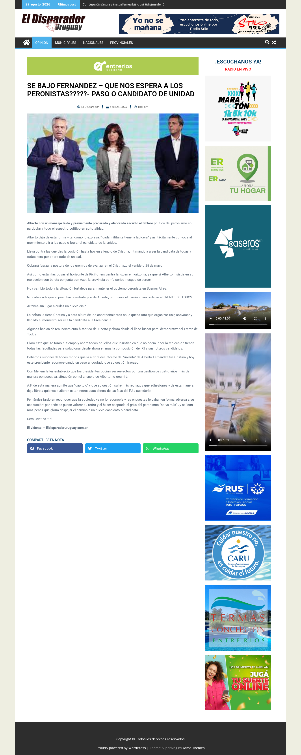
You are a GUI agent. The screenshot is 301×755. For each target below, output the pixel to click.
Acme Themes (194, 748)
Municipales (65, 43)
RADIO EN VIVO (238, 69)
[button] (55, 448)
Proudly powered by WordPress (121, 748)
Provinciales (121, 43)
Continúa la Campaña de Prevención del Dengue (120, 4)
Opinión (41, 43)
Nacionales (93, 43)
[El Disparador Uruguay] (26, 42)
